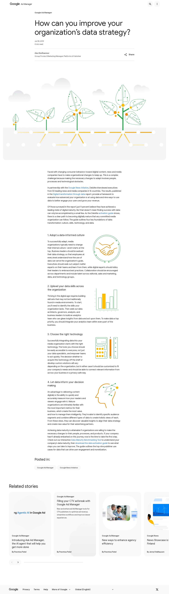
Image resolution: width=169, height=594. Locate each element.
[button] (129, 55)
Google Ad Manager (45, 468)
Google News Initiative (78, 188)
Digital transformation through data (69, 194)
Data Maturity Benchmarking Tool (86, 440)
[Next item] (18, 562)
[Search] (150, 4)
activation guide (106, 213)
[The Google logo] (13, 589)
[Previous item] (12, 562)
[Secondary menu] (157, 4)
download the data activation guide (91, 443)
